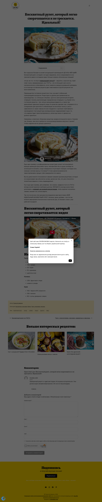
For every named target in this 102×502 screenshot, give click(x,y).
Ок (70, 260)
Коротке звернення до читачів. (40, 251)
